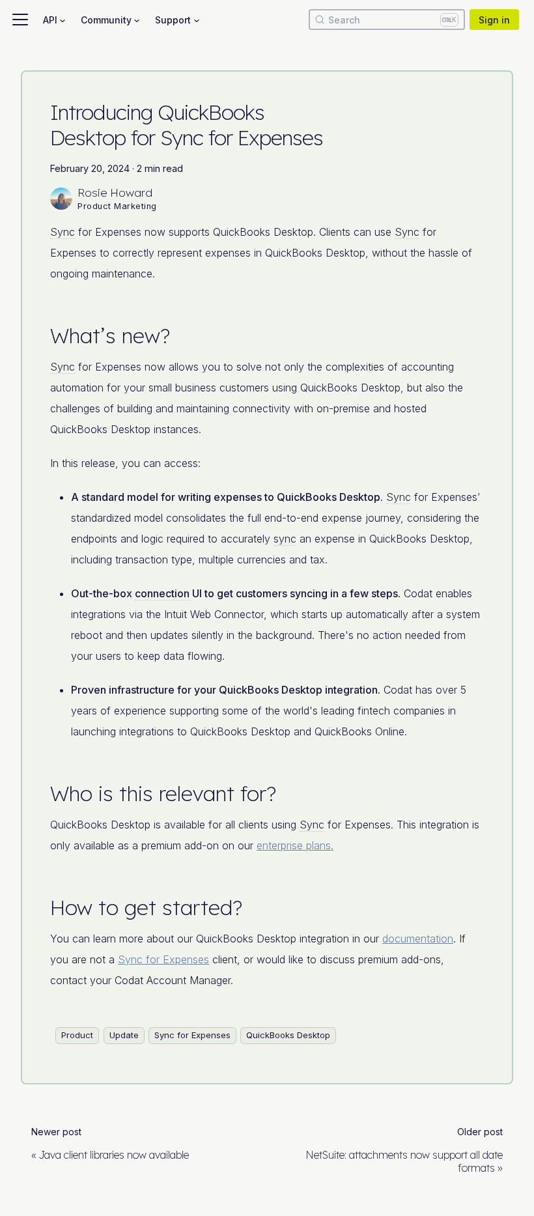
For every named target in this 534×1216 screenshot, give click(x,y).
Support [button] (173, 19)
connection (162, 593)
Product (77, 1035)
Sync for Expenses (163, 959)
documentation (417, 938)
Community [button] (106, 19)
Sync (62, 231)
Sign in (494, 19)
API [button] (50, 19)
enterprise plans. (295, 845)
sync (285, 538)
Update (124, 1035)
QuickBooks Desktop (288, 1035)
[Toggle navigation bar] (20, 19)
